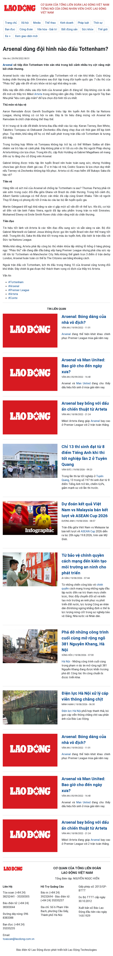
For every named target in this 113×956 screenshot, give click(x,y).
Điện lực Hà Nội (71, 711)
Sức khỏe (87, 29)
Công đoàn (26, 29)
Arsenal (7, 65)
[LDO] (30, 331)
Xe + (8, 36)
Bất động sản (69, 29)
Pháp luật (83, 22)
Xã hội (25, 22)
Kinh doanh (66, 22)
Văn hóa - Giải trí (47, 29)
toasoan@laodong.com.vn (18, 939)
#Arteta (13, 294)
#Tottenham (16, 282)
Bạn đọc (10, 29)
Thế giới (102, 29)
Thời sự (98, 22)
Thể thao (50, 22)
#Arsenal (13, 286)
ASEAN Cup (88, 531)
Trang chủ (11, 22)
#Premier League (18, 290)
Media (37, 22)
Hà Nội (66, 661)
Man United (83, 383)
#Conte (13, 298)
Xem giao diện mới (26, 36)
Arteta (38, 94)
